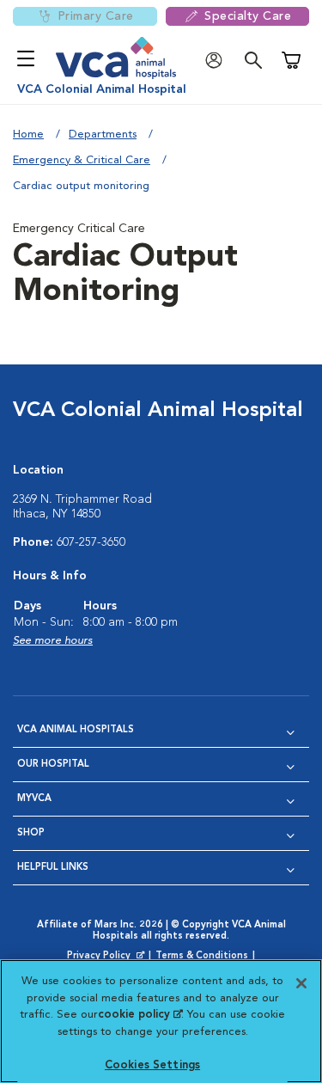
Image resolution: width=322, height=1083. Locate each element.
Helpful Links (52, 867)
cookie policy (140, 1014)
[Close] (301, 983)
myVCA (34, 799)
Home (28, 134)
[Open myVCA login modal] (218, 60)
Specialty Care (247, 16)
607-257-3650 (91, 542)
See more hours (53, 640)
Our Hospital (53, 764)
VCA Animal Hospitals (75, 730)
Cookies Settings (152, 1065)
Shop (31, 833)
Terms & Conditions (201, 956)
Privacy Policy (107, 956)
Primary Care (96, 16)
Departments (103, 134)
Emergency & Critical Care (81, 160)
